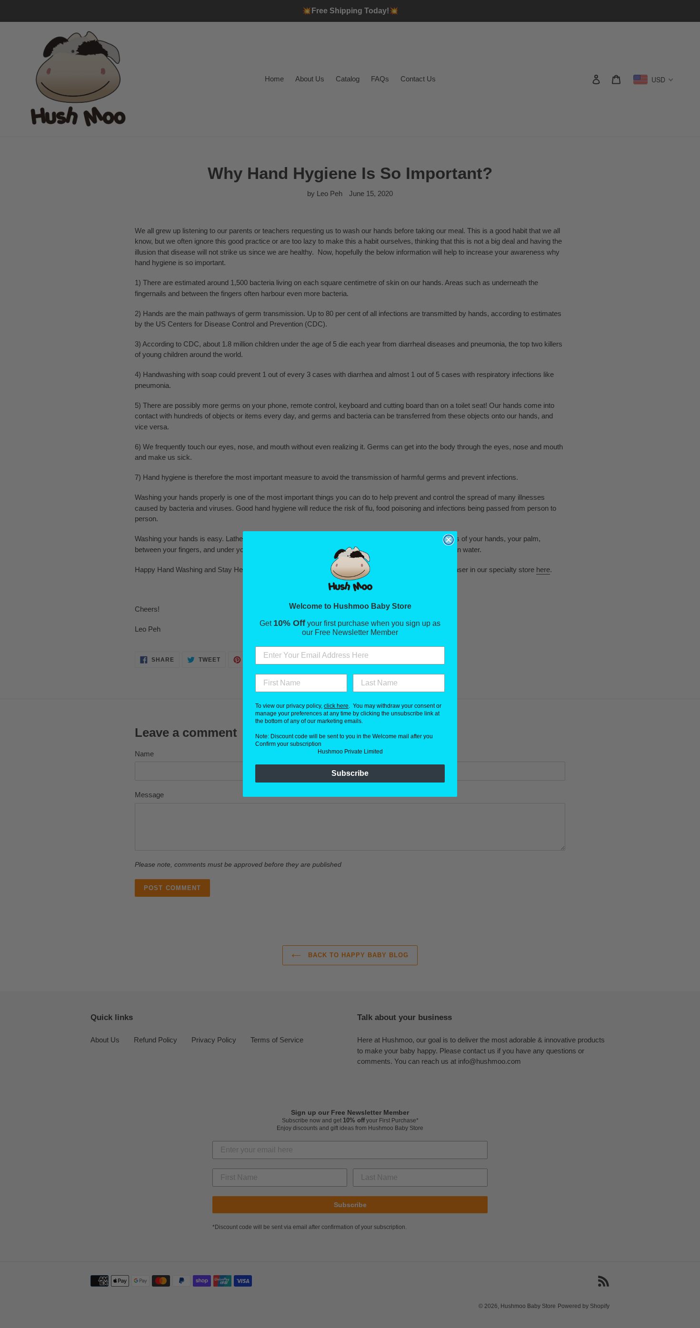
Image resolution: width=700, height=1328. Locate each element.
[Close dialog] (448, 540)
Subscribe (350, 773)
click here (336, 706)
